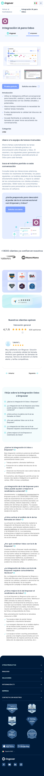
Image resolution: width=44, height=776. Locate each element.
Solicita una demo (29, 86)
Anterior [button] (11, 373)
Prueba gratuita (10, 86)
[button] (12, 74)
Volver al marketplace (7, 10)
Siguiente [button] (32, 373)
